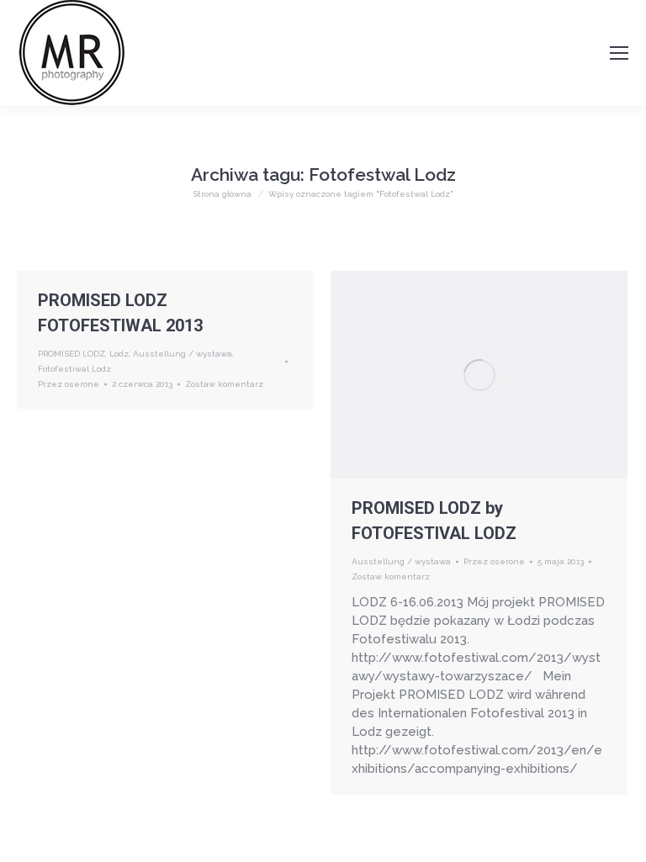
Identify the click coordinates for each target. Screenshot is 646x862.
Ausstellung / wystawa (182, 353)
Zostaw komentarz (224, 384)
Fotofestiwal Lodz (74, 368)
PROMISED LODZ (71, 353)
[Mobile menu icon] (619, 53)
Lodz (119, 353)
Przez (68, 384)
